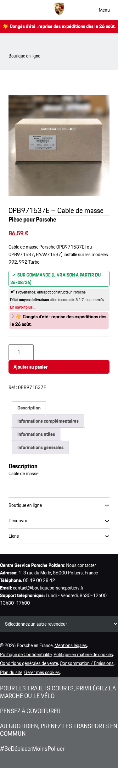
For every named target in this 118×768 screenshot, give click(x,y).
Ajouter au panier (31, 367)
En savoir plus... (23, 307)
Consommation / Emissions (87, 663)
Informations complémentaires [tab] (48, 421)
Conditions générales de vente (29, 663)
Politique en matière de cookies (83, 654)
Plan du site (11, 672)
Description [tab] (29, 408)
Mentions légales (70, 645)
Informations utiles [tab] (36, 434)
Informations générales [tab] (40, 447)
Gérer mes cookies (42, 672)
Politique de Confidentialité (26, 654)
